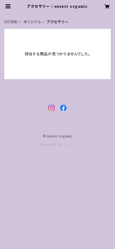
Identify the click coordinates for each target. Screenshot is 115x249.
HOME (11, 22)
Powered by (52, 145)
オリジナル (32, 22)
